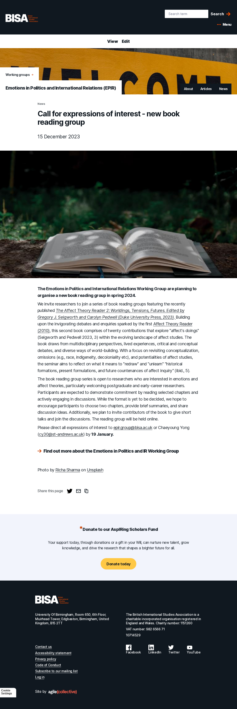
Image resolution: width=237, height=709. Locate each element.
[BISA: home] (29, 18)
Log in (39, 677)
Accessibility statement (53, 653)
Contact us (43, 647)
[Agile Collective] (62, 692)
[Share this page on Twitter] (69, 491)
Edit (126, 41)
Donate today (118, 564)
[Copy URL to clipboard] (86, 491)
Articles (206, 89)
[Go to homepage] (52, 599)
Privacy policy (45, 659)
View (112, 41)
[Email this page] (78, 491)
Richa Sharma (67, 469)
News (223, 89)
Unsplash (95, 469)
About (188, 89)
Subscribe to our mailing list (56, 671)
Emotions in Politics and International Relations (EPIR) (61, 88)
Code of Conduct (48, 665)
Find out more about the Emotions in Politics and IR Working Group (111, 451)
